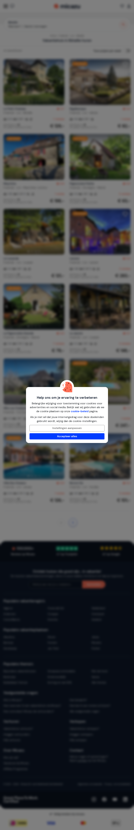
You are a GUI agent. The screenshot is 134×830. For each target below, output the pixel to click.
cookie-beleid (80, 411)
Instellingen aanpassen (67, 428)
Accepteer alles (67, 436)
